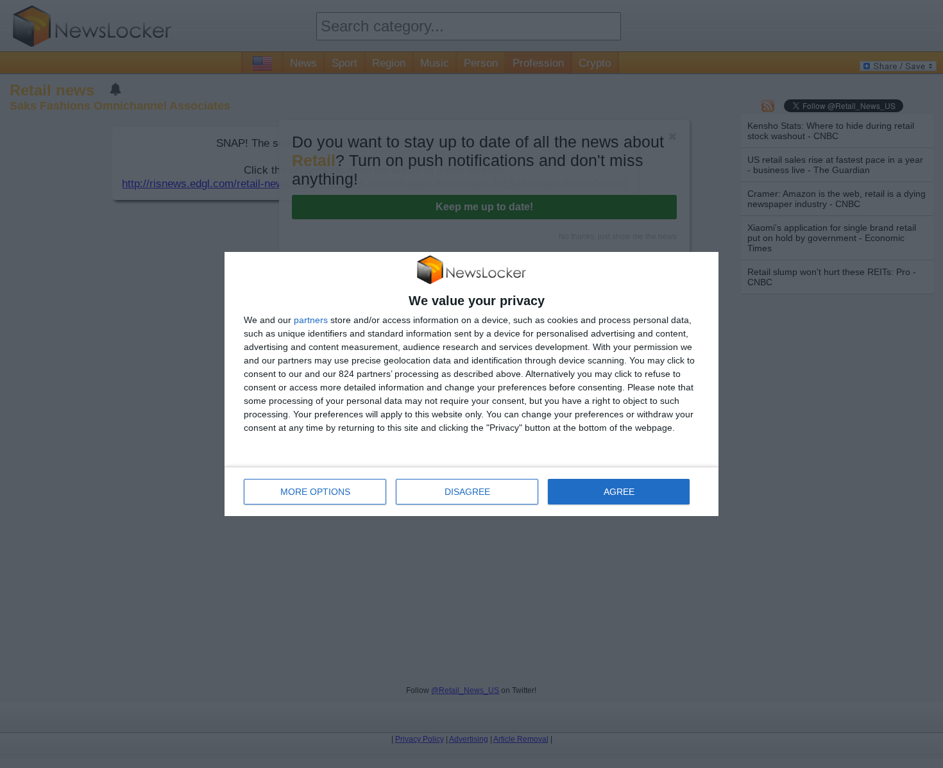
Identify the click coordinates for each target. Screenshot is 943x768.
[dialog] (471, 384)
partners (311, 319)
